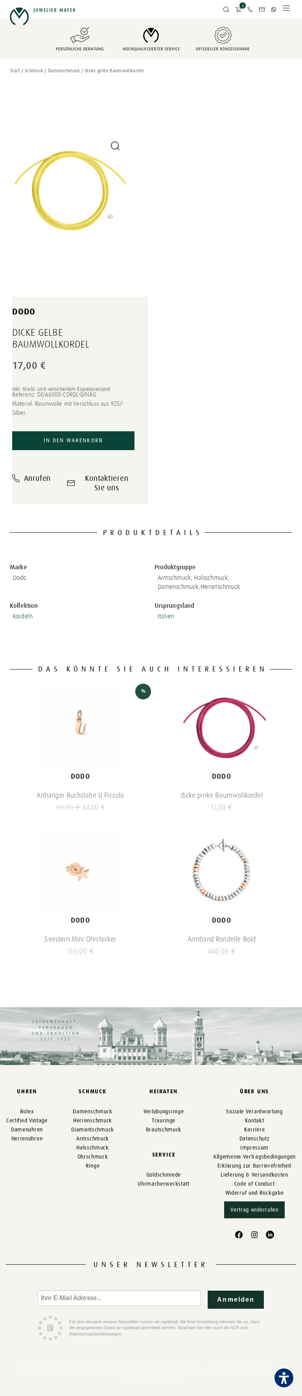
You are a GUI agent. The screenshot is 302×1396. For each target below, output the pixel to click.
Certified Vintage (27, 1120)
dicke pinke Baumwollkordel (221, 795)
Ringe (93, 1166)
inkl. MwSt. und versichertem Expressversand (61, 389)
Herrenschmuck (92, 1120)
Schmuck (34, 71)
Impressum (254, 1147)
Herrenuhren (27, 1138)
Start (15, 71)
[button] (226, 10)
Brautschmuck (163, 1129)
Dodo (24, 311)
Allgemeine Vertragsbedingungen (254, 1157)
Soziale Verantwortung (254, 1111)
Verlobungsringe (164, 1111)
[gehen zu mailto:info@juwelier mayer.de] (262, 9)
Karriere (254, 1129)
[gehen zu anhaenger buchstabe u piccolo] (80, 728)
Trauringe (163, 1120)
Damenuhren (27, 1129)
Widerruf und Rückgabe (254, 1193)
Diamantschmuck (92, 1129)
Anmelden (235, 1299)
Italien (166, 616)
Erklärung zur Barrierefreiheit (254, 1166)
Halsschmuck (92, 1147)
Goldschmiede (163, 1175)
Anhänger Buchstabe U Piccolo (80, 795)
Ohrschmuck (92, 1157)
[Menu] (286, 10)
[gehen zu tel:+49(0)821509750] (250, 9)
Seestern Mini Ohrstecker (80, 939)
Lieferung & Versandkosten (254, 1175)
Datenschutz (254, 1138)
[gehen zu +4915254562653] (273, 9)
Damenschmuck (64, 71)
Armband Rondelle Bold (222, 939)
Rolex (27, 1111)
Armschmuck (92, 1138)
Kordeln (23, 616)
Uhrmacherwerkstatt (164, 1184)
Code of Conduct (254, 1184)
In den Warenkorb (73, 440)
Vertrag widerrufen (254, 1210)
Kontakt (254, 1120)
